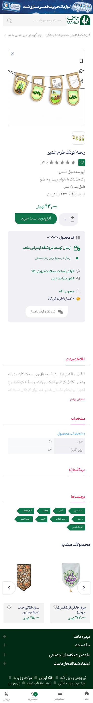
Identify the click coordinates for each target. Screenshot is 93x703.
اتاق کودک (27, 511)
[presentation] (84, 588)
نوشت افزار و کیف (39, 683)
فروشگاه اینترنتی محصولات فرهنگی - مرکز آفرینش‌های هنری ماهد (49, 35)
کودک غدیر (78, 527)
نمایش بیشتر (77, 399)
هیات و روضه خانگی (72, 683)
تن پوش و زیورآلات (73, 678)
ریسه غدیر (25, 519)
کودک (45, 511)
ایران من (14, 683)
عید (43, 519)
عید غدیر (78, 511)
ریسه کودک (61, 519)
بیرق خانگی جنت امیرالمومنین (28, 610)
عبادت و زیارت (22, 678)
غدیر (61, 511)
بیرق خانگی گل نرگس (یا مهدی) (71, 610)
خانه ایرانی (46, 678)
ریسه (80, 519)
